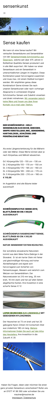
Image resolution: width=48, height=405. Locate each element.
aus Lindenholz (21, 313)
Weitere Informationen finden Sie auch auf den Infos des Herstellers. (23, 331)
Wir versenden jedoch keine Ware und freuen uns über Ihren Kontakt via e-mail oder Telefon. (24, 101)
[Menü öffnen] (4, 13)
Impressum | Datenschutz (24, 397)
